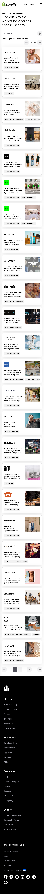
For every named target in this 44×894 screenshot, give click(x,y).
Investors (8, 719)
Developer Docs (11, 743)
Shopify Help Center (12, 815)
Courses (7, 791)
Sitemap (7, 865)
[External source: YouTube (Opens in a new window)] (17, 877)
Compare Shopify (11, 781)
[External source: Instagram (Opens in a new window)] (22, 877)
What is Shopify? (11, 704)
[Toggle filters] (39, 33)
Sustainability (9, 728)
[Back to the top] (6, 688)
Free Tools (8, 796)
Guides (7, 786)
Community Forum (11, 820)
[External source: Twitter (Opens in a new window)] (11, 877)
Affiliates (7, 762)
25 (29, 669)
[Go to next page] (39, 42)
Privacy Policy (10, 861)
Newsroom (8, 723)
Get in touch (29, 4)
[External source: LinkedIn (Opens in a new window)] (34, 877)
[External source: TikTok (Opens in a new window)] (28, 877)
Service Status (10, 829)
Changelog (8, 800)
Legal (6, 856)
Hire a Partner (9, 825)
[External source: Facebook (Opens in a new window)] (6, 877)
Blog (6, 777)
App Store (8, 752)
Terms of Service (11, 851)
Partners (7, 757)
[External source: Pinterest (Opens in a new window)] (6, 882)
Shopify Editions (11, 709)
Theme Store (9, 748)
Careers (7, 714)
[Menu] (41, 4)
